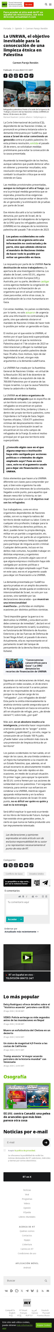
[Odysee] (16, 1291)
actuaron (30, 312)
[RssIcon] (42, 1291)
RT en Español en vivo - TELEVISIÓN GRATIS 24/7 (20, 976)
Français (23, 1312)
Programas (27, 1198)
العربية (34, 1310)
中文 (11, 1315)
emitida (34, 143)
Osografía (14, 1077)
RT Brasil (23, 1310)
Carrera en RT (27, 1248)
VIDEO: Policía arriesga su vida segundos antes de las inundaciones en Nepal (26, 1019)
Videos (27, 1203)
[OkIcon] (37, 1291)
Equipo (27, 1239)
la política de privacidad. (25, 1150)
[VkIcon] (6, 1291)
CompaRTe (10, 1310)
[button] (27, 958)
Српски (35, 1312)
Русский (46, 1312)
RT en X (27, 1177)
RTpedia (27, 1212)
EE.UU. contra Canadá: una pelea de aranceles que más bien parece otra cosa (26, 1117)
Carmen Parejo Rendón (25, 62)
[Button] (46, 4)
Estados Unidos (36, 873)
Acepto (21, 1150)
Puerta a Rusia (43, 1315)
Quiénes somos (27, 1231)
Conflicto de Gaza (14, 873)
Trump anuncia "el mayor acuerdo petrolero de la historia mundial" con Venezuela (24, 1059)
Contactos (27, 1235)
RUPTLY (29, 1315)
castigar (45, 281)
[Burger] (50, 4)
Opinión (27, 1207)
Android (27, 1267)
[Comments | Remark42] (27, 914)
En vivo (28, 4)
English (12, 1312)
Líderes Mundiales (27, 1216)
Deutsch (45, 1310)
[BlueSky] (32, 1291)
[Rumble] (11, 1291)
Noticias (27, 1190)
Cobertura (27, 1244)
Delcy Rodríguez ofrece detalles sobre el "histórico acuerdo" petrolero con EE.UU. (26, 1006)
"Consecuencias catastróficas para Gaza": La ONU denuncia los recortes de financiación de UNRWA (26, 665)
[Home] (4, 4)
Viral (27, 1194)
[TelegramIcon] (27, 1291)
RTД (19, 1315)
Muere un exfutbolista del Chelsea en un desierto (26, 1032)
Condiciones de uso (27, 1253)
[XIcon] (22, 1291)
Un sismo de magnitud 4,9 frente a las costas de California (25, 1045)
